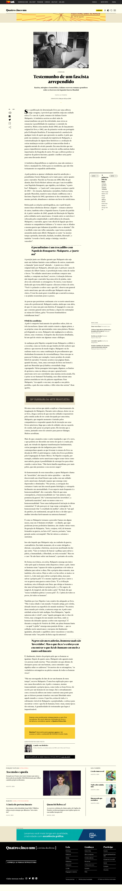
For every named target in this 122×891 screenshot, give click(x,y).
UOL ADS (61, 2)
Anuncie (106, 870)
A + (14, 109)
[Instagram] (26, 878)
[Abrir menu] (115, 10)
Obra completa (89, 854)
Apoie (105, 863)
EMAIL (114, 2)
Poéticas (68, 854)
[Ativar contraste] (108, 10)
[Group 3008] (49, 719)
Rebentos (68, 861)
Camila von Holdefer (61, 95)
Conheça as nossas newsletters (21, 862)
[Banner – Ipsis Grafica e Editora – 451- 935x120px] (61, 835)
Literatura (61, 72)
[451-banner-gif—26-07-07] (50, 399)
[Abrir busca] (111, 10)
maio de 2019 (65, 757)
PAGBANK (40, 2)
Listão (67, 868)
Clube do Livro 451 (109, 859)
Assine (99, 10)
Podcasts (68, 865)
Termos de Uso (70, 879)
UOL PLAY (54, 2)
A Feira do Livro (89, 865)
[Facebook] (33, 878)
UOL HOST (32, 2)
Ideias (67, 858)
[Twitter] (30, 878)
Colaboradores (89, 858)
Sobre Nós (88, 851)
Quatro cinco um (16, 10)
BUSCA (94, 2)
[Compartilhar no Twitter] (10, 120)
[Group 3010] (49, 733)
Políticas (68, 851)
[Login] (105, 10)
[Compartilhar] (10, 127)
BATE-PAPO (104, 2)
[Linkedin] (36, 878)
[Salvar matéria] (10, 123)
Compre (106, 866)
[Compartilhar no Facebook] (10, 116)
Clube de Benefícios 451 (110, 855)
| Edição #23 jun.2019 (64, 98)
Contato (87, 868)
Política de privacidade (85, 879)
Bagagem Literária (71, 872)
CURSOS (47, 2)
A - (10, 109)
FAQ (86, 872)
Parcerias (87, 861)
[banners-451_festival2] (61, 15)
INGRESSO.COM (23, 2)
